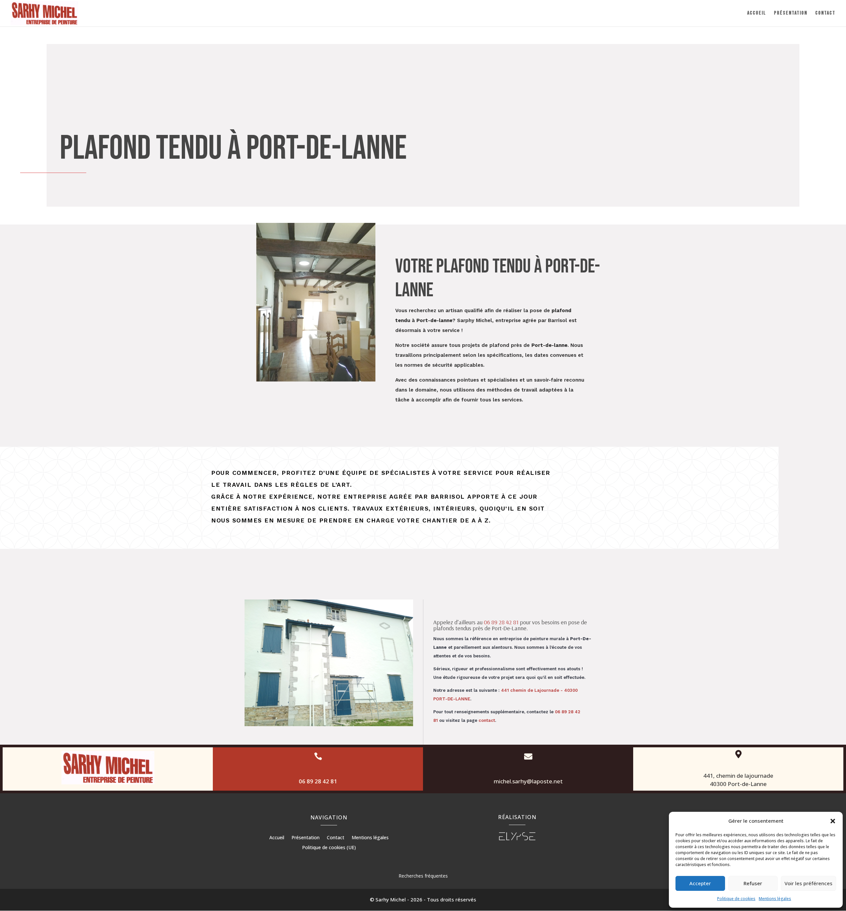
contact (487, 720)
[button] (832, 821)
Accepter (700, 883)
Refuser (753, 883)
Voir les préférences (808, 883)
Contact (825, 13)
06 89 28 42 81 (501, 622)
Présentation (790, 13)
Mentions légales (775, 898)
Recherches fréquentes (423, 876)
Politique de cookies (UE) (329, 847)
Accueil (756, 13)
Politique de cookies (736, 898)
